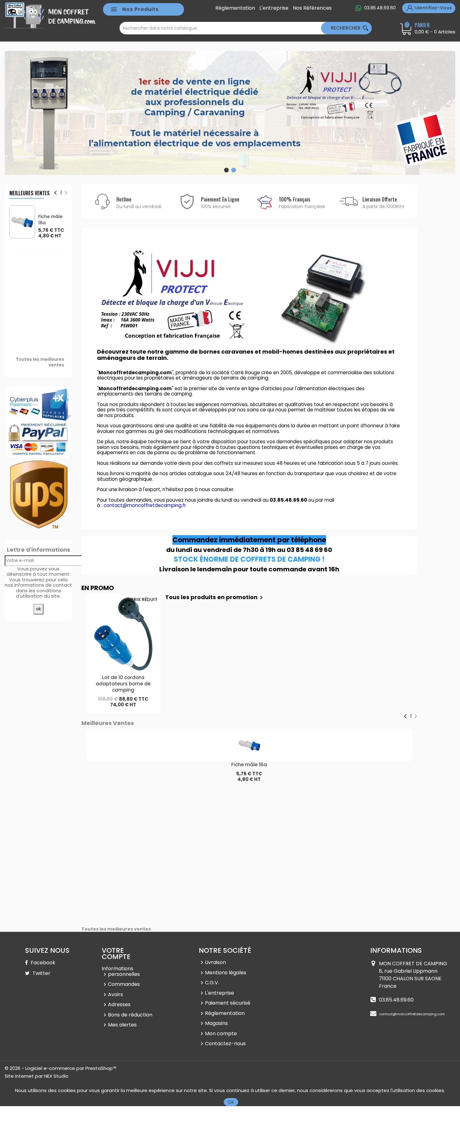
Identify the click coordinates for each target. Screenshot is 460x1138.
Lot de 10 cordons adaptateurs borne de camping (123, 683)
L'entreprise (274, 8)
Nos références (312, 8)
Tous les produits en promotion (215, 597)
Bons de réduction (130, 1014)
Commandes (124, 984)
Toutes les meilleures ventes (40, 362)
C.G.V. (212, 982)
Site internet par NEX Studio (37, 1076)
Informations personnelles (121, 971)
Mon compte (221, 1033)
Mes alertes (122, 1024)
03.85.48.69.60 (380, 8)
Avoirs (115, 994)
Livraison (215, 962)
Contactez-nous (225, 1043)
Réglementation (235, 8)
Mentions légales (225, 972)
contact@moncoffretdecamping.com (412, 1013)
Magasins (216, 1023)
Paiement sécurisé (227, 1002)
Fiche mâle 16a (50, 219)
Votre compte (116, 954)
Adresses (119, 1004)
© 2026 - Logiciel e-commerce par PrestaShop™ (60, 1068)
